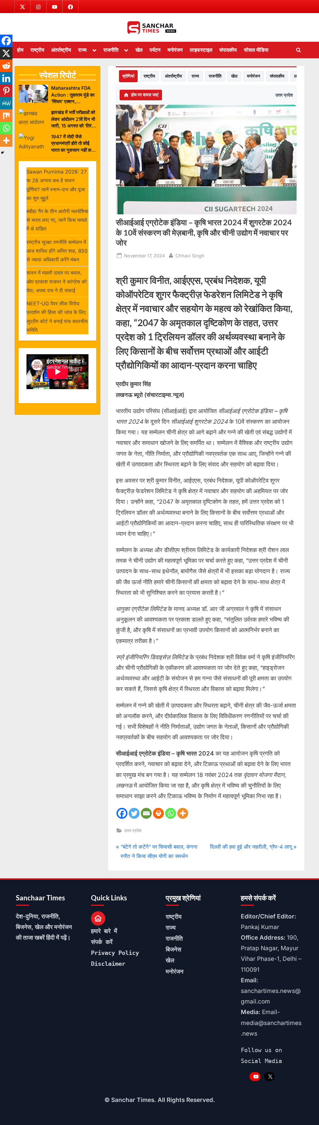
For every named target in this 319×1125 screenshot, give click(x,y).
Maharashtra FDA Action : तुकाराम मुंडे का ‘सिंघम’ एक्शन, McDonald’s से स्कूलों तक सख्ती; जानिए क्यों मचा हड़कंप (73, 95)
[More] (182, 813)
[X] (6, 53)
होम (20, 50)
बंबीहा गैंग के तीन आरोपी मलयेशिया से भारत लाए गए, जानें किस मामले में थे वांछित (57, 220)
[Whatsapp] (170, 813)
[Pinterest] (6, 90)
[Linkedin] (6, 78)
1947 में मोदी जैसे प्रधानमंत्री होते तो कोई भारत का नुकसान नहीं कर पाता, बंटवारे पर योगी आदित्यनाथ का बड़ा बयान (72, 143)
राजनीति (110, 50)
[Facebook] (122, 813)
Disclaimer (108, 963)
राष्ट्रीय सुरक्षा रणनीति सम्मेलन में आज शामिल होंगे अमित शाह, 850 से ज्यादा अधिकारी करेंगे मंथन (57, 251)
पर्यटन (155, 50)
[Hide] (2, 152)
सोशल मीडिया (256, 50)
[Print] (158, 813)
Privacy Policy (115, 952)
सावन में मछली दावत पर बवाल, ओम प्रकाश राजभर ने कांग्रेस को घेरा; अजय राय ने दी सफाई (56, 281)
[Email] (146, 813)
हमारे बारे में (104, 930)
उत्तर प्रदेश (284, 95)
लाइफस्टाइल (201, 50)
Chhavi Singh (189, 255)
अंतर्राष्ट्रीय (61, 50)
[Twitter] (134, 813)
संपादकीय (228, 50)
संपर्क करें (101, 941)
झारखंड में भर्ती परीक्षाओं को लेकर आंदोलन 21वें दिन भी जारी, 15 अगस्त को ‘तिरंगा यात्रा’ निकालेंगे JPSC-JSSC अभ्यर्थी (73, 119)
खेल (139, 50)
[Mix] (6, 115)
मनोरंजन (175, 50)
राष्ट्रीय (37, 50)
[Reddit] (6, 66)
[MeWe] (6, 103)
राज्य (82, 50)
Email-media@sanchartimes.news (271, 1022)
